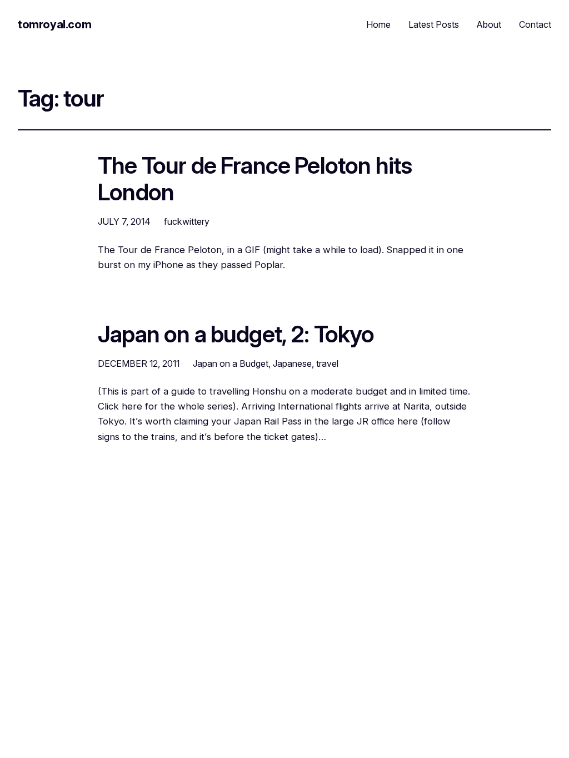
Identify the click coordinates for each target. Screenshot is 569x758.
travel (327, 363)
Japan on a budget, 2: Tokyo (236, 334)
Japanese (292, 363)
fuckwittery (186, 221)
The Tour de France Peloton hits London (255, 179)
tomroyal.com (54, 24)
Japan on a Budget (230, 363)
